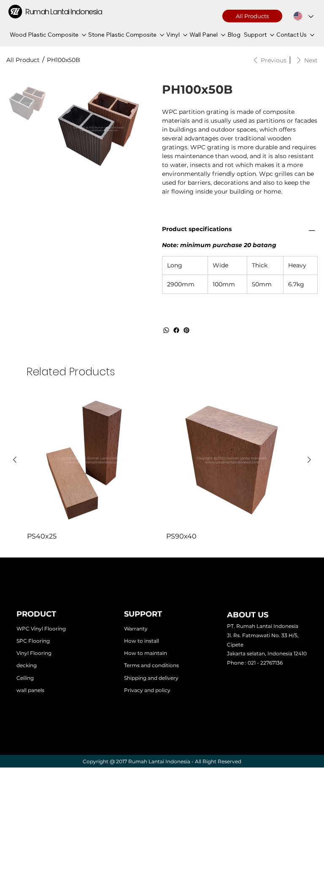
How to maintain (145, 653)
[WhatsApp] (166, 330)
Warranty (136, 628)
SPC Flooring (33, 641)
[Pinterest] (186, 330)
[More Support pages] (272, 35)
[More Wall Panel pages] (223, 35)
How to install (141, 641)
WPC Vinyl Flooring (41, 628)
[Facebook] (176, 330)
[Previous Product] (15, 460)
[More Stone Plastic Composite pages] (162, 35)
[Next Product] (309, 460)
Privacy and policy (147, 690)
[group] (162, 467)
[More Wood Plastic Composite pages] (84, 35)
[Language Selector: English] (303, 15)
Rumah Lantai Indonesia (63, 11)
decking (26, 665)
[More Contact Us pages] (312, 35)
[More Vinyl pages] (185, 35)
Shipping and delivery (151, 678)
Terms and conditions (151, 665)
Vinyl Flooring (33, 653)
